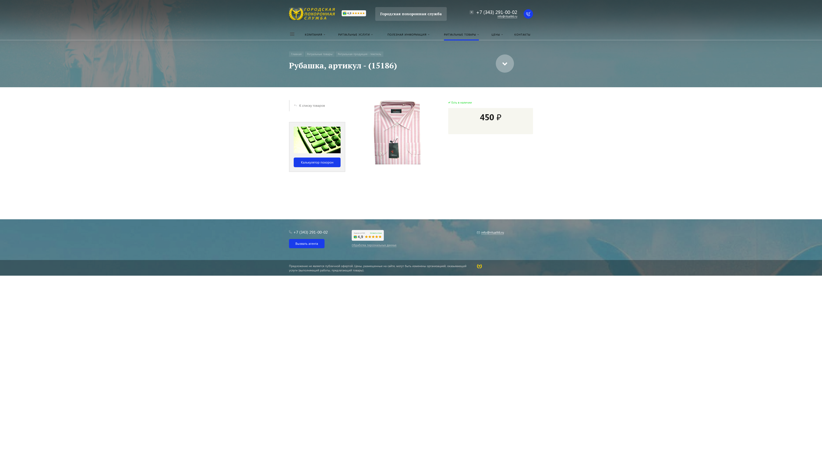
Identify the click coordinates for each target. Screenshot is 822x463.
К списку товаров (312, 105)
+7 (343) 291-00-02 (496, 12)
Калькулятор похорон (317, 162)
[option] (317, 147)
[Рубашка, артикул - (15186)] (397, 132)
